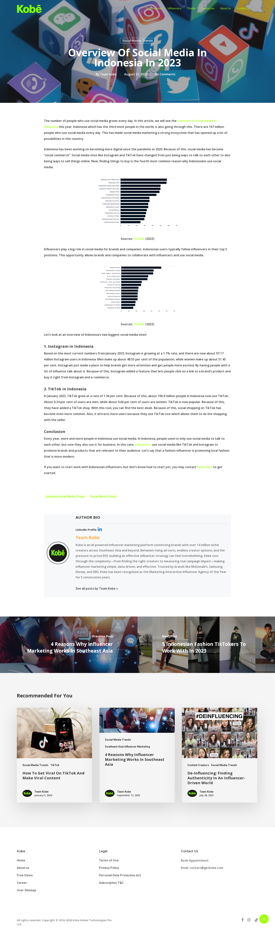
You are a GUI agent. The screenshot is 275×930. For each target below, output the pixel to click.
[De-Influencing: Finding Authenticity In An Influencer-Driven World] (219, 755)
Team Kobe (108, 74)
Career (22, 883)
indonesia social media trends (65, 496)
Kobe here (204, 467)
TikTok (54, 765)
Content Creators (198, 765)
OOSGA (139, 239)
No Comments (165, 74)
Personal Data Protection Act (120, 875)
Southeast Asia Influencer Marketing (127, 746)
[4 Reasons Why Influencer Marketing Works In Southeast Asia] (137, 755)
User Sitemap (26, 890)
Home (21, 860)
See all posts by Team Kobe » (97, 588)
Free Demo (25, 875)
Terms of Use (109, 860)
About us (23, 868)
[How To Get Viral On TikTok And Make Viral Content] (54, 755)
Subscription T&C (111, 883)
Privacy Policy (109, 868)
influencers (143, 444)
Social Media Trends (137, 40)
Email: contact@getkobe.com (202, 868)
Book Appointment (195, 860)
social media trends (103, 496)
